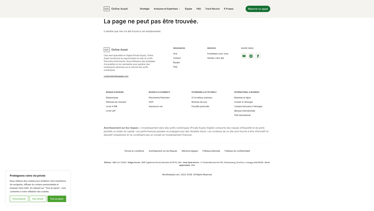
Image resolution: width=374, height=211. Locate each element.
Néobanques (112, 97)
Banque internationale (244, 110)
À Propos (228, 8)
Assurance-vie (155, 106)
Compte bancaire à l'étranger (248, 106)
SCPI (151, 102)
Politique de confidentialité (237, 151)
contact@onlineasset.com (116, 76)
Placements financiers (159, 97)
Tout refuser (38, 199)
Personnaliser (19, 199)
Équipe (188, 8)
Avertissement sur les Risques (163, 151)
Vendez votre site (215, 58)
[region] (38, 188)
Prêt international (242, 115)
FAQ (198, 8)
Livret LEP (111, 110)
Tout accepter (57, 199)
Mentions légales (190, 151)
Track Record (212, 8)
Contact (177, 58)
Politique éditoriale (211, 151)
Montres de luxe (199, 102)
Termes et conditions (134, 151)
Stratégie (144, 8)
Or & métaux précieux (202, 97)
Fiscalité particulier (200, 106)
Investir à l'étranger (243, 102)
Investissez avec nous (217, 53)
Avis (175, 53)
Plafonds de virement (116, 102)
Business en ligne (242, 97)
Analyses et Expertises (166, 8)
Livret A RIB (111, 106)
